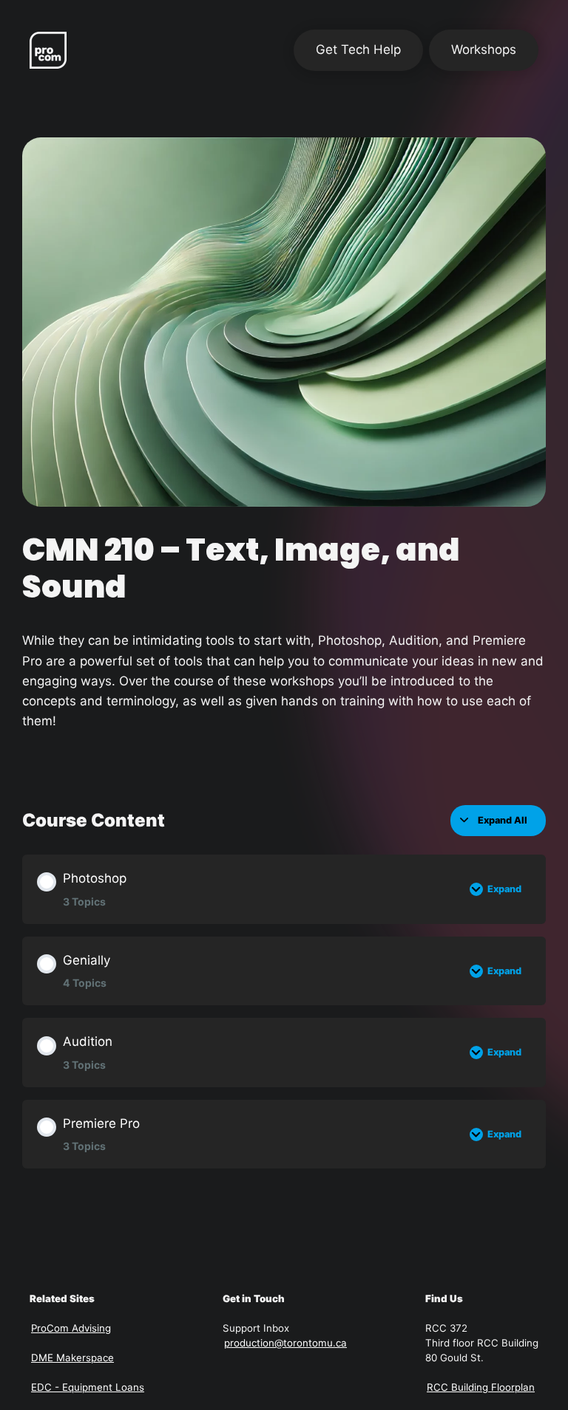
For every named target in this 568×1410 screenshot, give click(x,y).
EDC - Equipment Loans (87, 1387)
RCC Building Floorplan (481, 1387)
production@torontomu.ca (285, 1343)
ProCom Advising (71, 1328)
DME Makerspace (72, 1357)
